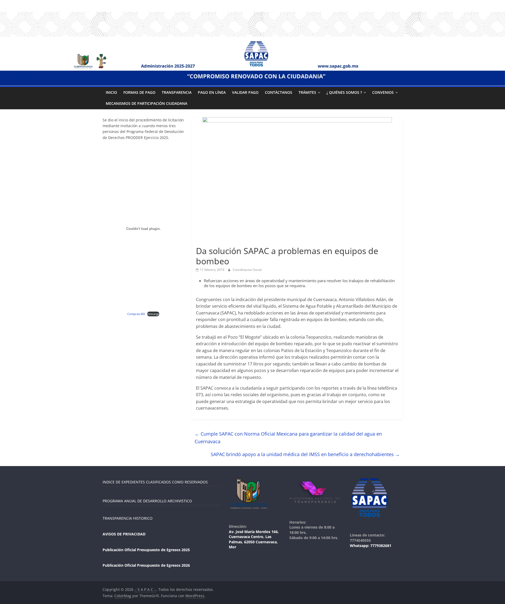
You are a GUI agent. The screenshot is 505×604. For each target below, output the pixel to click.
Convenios (383, 92)
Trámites (307, 92)
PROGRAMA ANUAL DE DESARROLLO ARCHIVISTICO (147, 500)
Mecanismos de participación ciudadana (146, 103)
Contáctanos (278, 92)
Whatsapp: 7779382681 (370, 545)
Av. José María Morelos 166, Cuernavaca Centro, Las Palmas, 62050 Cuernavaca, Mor (254, 539)
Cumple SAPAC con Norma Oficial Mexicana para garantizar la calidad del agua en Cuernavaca (288, 438)
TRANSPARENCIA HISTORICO (128, 518)
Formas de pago (139, 92)
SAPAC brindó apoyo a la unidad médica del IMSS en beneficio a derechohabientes (305, 454)
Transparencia (176, 92)
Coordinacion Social (247, 269)
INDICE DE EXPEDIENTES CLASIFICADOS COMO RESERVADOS (155, 481)
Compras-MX (136, 314)
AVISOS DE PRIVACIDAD (124, 533)
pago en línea (212, 92)
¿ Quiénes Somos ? (344, 92)
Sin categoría (208, 241)
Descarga (153, 314)
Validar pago (245, 92)
